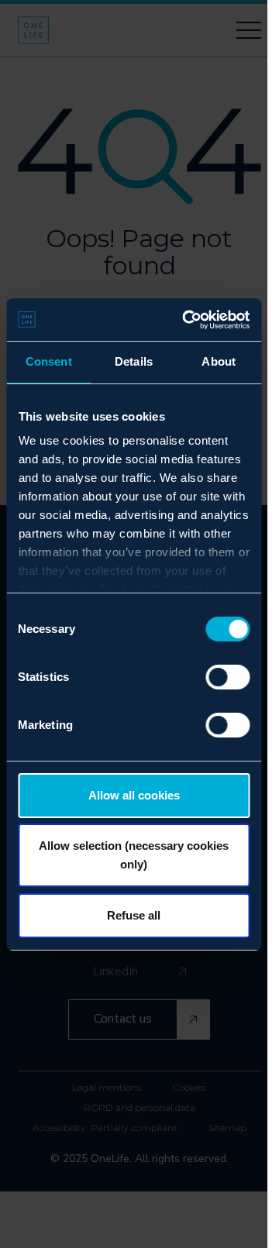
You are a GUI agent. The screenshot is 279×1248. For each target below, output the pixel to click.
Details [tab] (134, 361)
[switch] (227, 677)
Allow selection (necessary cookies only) (134, 855)
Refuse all (133, 915)
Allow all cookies (134, 795)
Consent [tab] (49, 361)
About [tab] (219, 361)
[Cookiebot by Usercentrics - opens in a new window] (187, 320)
